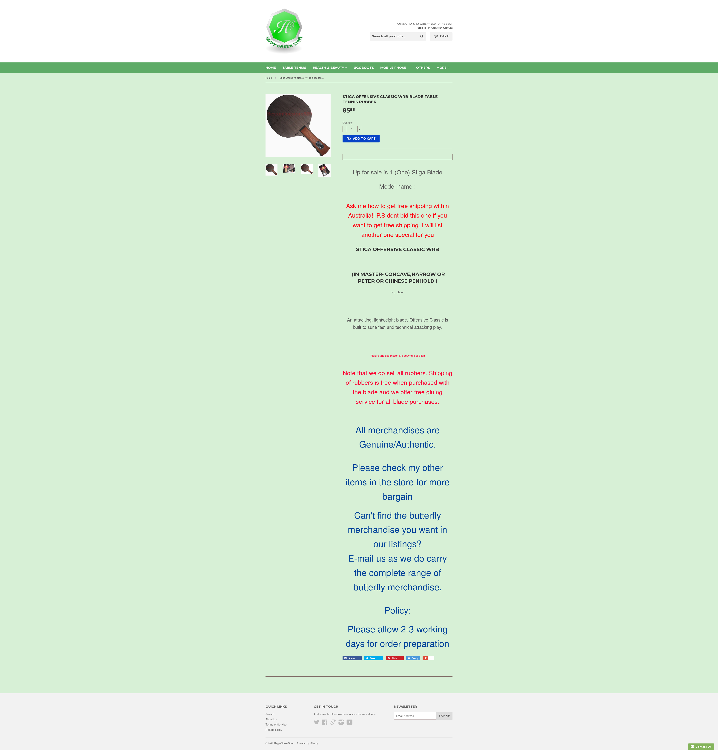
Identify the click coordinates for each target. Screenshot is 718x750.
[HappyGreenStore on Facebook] (325, 723)
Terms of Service (276, 724)
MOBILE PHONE (393, 68)
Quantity (347, 123)
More (441, 68)
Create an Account (441, 27)
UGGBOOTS (364, 68)
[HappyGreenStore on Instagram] (341, 723)
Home (269, 77)
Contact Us (702, 746)
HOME (271, 68)
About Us (271, 719)
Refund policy (274, 729)
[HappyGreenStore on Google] (333, 723)
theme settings (367, 714)
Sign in (422, 27)
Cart (444, 36)
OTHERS (423, 68)
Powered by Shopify (308, 743)
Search (270, 714)
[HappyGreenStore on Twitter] (316, 723)
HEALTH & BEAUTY (329, 68)
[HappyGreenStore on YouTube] (349, 723)
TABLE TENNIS (294, 68)
